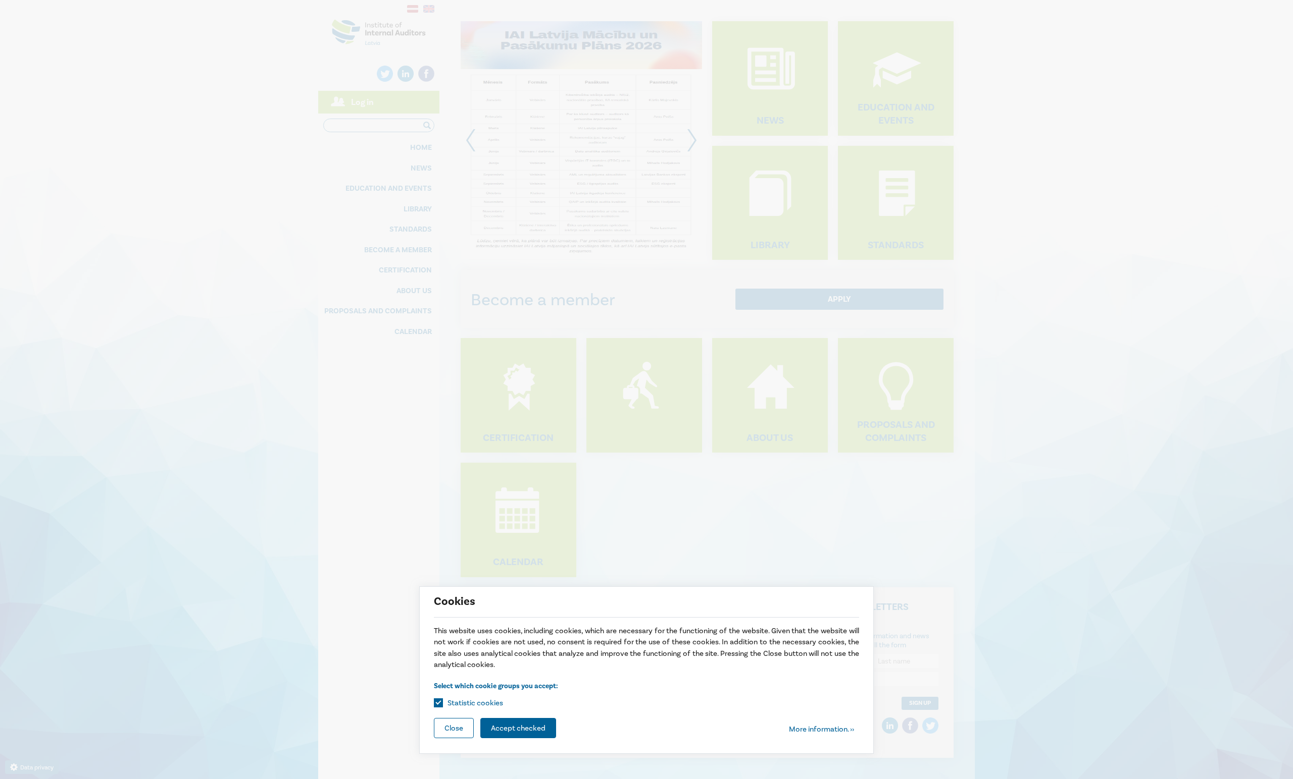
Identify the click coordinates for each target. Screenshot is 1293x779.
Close (453, 728)
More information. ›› (821, 729)
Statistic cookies (475, 703)
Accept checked (518, 728)
